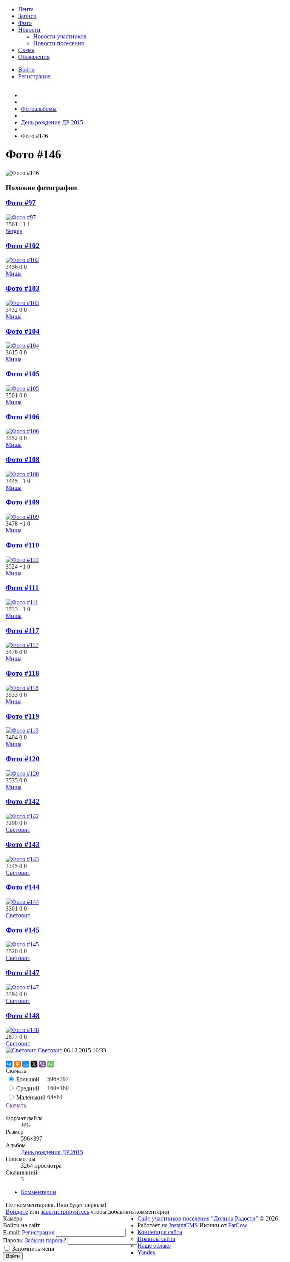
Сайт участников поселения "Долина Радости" (197, 1218)
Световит (18, 830)
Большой (27, 1079)
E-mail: (11, 1232)
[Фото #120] (22, 773)
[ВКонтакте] (9, 1064)
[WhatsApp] (50, 1064)
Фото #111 (22, 588)
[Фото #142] (22, 816)
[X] (34, 1064)
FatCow (237, 1225)
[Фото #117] (22, 645)
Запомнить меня (33, 1248)
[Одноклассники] (17, 1064)
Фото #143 (23, 844)
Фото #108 (23, 459)
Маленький (30, 1097)
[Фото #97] (21, 217)
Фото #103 (23, 288)
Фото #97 (21, 203)
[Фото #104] (22, 345)
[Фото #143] (22, 859)
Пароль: (13, 1240)
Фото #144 (23, 887)
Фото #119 (22, 716)
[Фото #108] (22, 474)
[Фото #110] (22, 560)
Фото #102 (23, 246)
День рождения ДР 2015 (52, 1152)
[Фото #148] (22, 1030)
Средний (27, 1088)
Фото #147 (23, 973)
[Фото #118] (22, 688)
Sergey (14, 231)
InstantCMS (183, 1225)
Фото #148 (23, 1016)
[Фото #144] (22, 902)
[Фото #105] (22, 388)
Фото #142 (23, 801)
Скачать (16, 1105)
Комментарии (38, 1192)
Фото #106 (23, 417)
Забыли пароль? (45, 1240)
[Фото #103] (22, 303)
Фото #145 (23, 930)
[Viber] (42, 1064)
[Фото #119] (22, 730)
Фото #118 (22, 673)
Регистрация (38, 1232)
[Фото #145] (22, 944)
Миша (14, 273)
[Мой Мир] (25, 1064)
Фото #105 (23, 374)
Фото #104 (23, 331)
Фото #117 (22, 631)
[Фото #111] (22, 602)
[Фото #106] (22, 431)
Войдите (17, 1211)
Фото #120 (23, 759)
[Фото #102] (22, 260)
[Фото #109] (22, 517)
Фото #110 (22, 545)
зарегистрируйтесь (65, 1211)
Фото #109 (23, 502)
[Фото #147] (22, 987)
